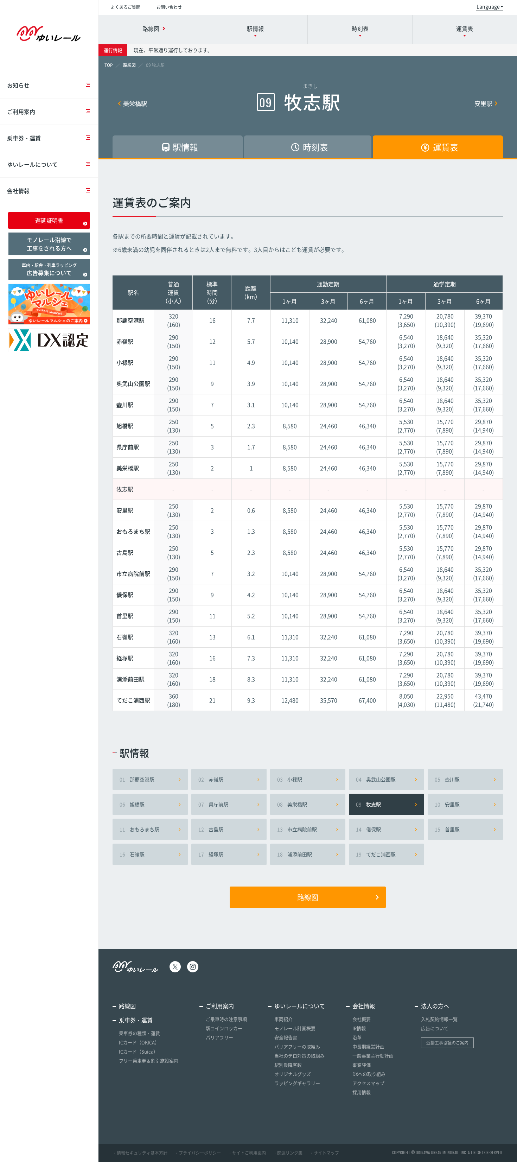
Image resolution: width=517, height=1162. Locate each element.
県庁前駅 (213, 804)
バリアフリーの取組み (297, 1046)
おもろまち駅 (139, 829)
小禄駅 (289, 779)
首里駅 (447, 829)
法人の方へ (435, 1006)
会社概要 (361, 1019)
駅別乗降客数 (288, 1064)
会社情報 (18, 190)
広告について (434, 1028)
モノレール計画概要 (294, 1028)
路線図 (307, 897)
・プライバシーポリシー (197, 1153)
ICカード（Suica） (138, 1051)
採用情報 (361, 1092)
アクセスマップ (368, 1083)
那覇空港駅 (137, 779)
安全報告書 (285, 1037)
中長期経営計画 (368, 1046)
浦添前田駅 (294, 854)
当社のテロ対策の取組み (299, 1055)
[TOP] (108, 65)
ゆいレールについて (32, 164)
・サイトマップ (324, 1153)
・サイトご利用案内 (247, 1153)
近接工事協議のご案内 (447, 1043)
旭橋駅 (132, 804)
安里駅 (483, 103)
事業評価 (361, 1064)
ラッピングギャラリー (297, 1083)
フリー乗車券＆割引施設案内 (148, 1060)
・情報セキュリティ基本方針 (140, 1153)
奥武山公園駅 (376, 779)
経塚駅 (210, 854)
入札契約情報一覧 (439, 1019)
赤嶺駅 (210, 779)
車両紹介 (283, 1019)
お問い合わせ (169, 7)
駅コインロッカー (224, 1028)
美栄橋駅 (135, 103)
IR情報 (359, 1028)
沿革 (357, 1037)
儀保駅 (368, 829)
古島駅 (210, 829)
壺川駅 (447, 779)
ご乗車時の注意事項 (226, 1019)
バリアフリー (219, 1037)
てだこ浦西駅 (376, 854)
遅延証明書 (49, 220)
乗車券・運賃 (24, 138)
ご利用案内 (21, 111)
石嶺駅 (132, 854)
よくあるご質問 (125, 7)
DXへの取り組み (368, 1074)
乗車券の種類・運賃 (139, 1033)
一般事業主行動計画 (373, 1055)
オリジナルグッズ (292, 1074)
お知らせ (18, 85)
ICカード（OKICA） (139, 1042)
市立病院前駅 (297, 829)
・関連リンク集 (287, 1153)
